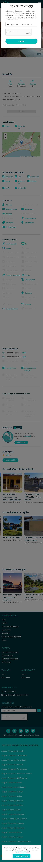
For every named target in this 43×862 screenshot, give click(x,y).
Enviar (21, 41)
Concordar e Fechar (21, 856)
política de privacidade (23, 852)
